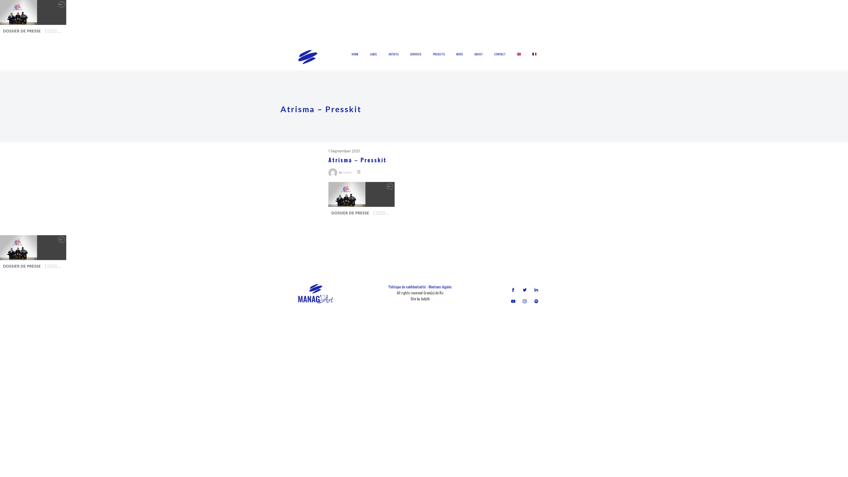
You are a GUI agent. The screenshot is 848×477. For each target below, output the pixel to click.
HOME (355, 54)
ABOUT (478, 54)
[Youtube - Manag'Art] (513, 301)
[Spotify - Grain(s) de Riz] (536, 301)
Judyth (347, 172)
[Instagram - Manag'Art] (524, 301)
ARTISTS (394, 54)
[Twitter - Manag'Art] (524, 289)
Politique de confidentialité (407, 287)
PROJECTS (439, 54)
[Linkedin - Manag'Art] (536, 289)
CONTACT (499, 54)
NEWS (459, 54)
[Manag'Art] (307, 57)
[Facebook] (513, 289)
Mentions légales (440, 287)
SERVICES (415, 54)
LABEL (373, 54)
